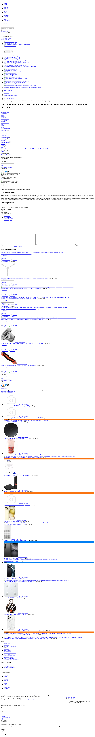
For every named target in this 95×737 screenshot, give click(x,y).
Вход (5, 19)
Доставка (6, 5)
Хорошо (3, 729)
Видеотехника (16, 57)
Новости (6, 8)
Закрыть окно (4, 388)
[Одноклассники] (3, 171)
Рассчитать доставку (7, 167)
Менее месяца (7, 217)
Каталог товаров (7, 38)
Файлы (2, 145)
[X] (8, 171)
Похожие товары (5, 142)
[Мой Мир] (6, 171)
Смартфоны (14, 42)
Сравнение (14, 260)
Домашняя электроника (23, 62)
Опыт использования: (6, 213)
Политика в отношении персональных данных (13, 705)
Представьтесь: (79, 245)
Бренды (5, 9)
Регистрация (7, 20)
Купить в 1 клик (6, 165)
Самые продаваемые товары (8, 391)
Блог (5, 12)
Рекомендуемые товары (10, 667)
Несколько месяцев (8, 218)
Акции (5, 3)
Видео (2, 147)
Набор (2, 132)
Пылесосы (13, 46)
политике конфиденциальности (74, 726)
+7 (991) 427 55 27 (5, 31)
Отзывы (6, 16)
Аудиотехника (16, 58)
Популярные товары (9, 666)
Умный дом (16, 56)
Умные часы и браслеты (23, 60)
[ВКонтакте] (1, 171)
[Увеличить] (35, 148)
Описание (3, 135)
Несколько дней (8, 220)
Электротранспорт (19, 61)
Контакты (6, 15)
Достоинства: (4, 233)
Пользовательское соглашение (8, 707)
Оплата (5, 4)
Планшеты (13, 43)
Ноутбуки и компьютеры (24, 44)
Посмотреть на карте (30, 699)
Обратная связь (4, 716)
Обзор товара (4, 130)
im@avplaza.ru (73, 699)
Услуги (5, 11)
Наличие (3, 144)
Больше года (7, 216)
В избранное (5, 261)
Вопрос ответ (7, 13)
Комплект (3, 133)
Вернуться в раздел (5, 128)
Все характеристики (6, 154)
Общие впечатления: (41, 245)
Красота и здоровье (20, 64)
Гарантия (6, 7)
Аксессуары (4, 139)
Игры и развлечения (20, 65)
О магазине (6, 1)
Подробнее (3, 258)
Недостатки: (4, 245)
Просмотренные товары (7, 392)
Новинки (6, 664)
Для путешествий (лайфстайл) (28, 66)
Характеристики (5, 137)
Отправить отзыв (18, 246)
